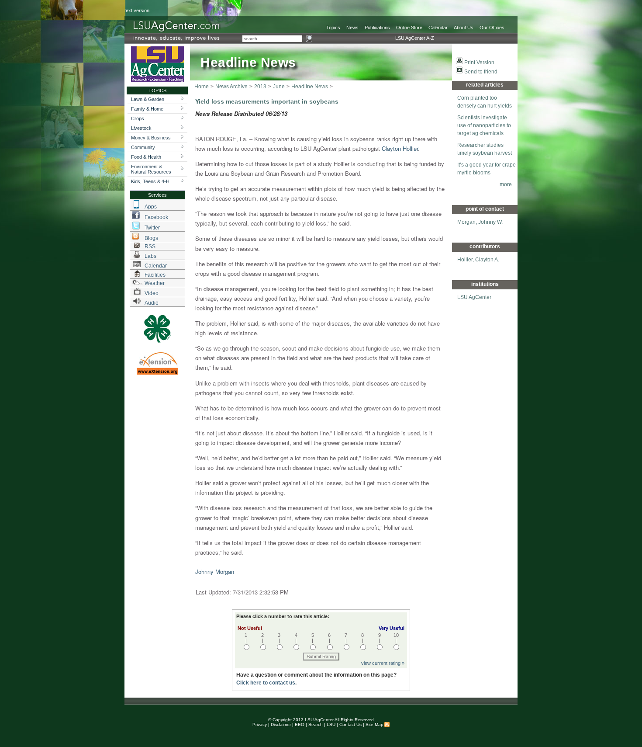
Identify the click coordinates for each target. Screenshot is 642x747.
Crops (137, 118)
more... (508, 184)
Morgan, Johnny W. (480, 222)
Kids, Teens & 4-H (150, 181)
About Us (463, 27)
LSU (331, 724)
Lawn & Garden (147, 99)
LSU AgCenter (474, 297)
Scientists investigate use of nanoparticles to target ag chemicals (484, 125)
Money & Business (151, 137)
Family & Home (147, 108)
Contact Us (350, 724)
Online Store (409, 27)
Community (143, 147)
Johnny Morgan (214, 571)
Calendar (438, 27)
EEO (299, 724)
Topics (333, 27)
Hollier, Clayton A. (478, 260)
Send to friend (480, 72)
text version (136, 10)
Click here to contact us (265, 683)
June (279, 86)
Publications (377, 27)
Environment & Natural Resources (151, 169)
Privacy (259, 724)
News (352, 27)
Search (315, 724)
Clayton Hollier (400, 148)
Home (201, 86)
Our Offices (492, 27)
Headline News (309, 86)
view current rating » (382, 663)
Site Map (374, 724)
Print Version (479, 62)
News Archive (231, 86)
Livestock (141, 128)
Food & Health (146, 157)
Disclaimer (281, 724)
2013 (260, 86)
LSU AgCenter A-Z (414, 38)
